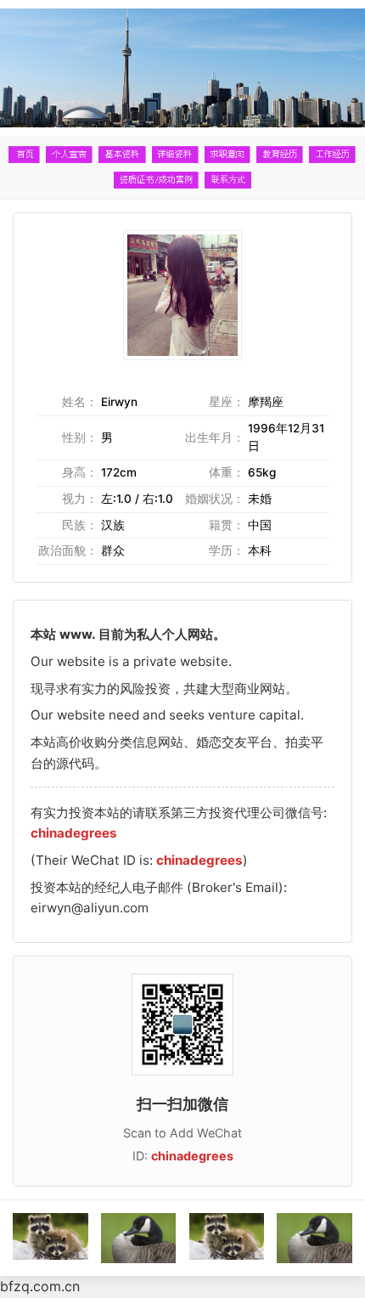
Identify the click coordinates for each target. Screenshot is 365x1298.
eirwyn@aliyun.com (90, 908)
